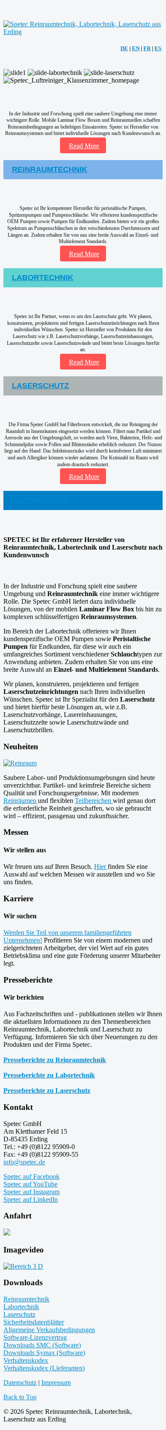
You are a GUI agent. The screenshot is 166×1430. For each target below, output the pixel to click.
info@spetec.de (24, 1162)
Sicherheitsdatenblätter (33, 1322)
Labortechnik (21, 1306)
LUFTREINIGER (40, 500)
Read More (84, 145)
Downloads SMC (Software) (42, 1345)
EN (136, 48)
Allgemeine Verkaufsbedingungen (49, 1329)
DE (124, 48)
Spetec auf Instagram (31, 1191)
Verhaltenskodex (25, 1360)
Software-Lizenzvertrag (35, 1337)
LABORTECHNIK (42, 277)
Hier (101, 866)
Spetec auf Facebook (31, 1176)
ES (158, 48)
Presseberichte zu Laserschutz (46, 1090)
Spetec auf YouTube (30, 1184)
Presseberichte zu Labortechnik (49, 1075)
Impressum (56, 1382)
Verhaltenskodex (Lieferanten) (44, 1368)
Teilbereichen (94, 800)
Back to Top (20, 1397)
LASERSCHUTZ (40, 385)
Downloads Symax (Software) (44, 1352)
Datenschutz (20, 1382)
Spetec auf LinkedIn (30, 1199)
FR (147, 48)
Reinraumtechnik (26, 1299)
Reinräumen (20, 800)
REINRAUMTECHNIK (49, 169)
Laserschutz (19, 1314)
